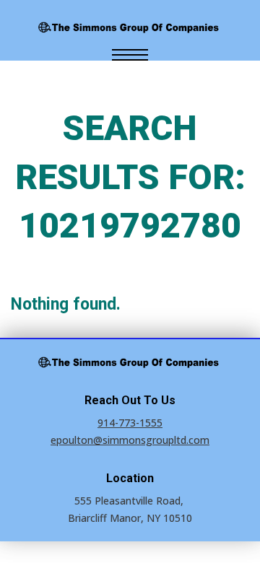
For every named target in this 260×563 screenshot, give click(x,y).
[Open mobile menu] (130, 55)
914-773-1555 (130, 422)
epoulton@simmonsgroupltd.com (130, 440)
